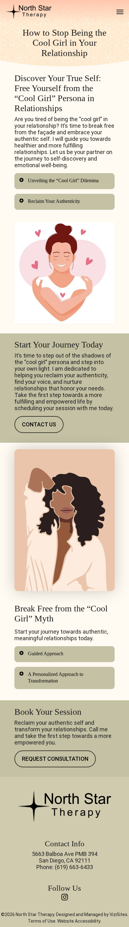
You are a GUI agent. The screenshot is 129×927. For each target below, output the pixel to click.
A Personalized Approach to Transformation (55, 677)
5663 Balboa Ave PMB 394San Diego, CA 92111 (64, 857)
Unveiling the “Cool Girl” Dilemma (63, 180)
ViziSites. (119, 914)
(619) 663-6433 (74, 867)
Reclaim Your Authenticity (54, 201)
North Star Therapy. (35, 914)
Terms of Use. (42, 921)
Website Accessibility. (79, 921)
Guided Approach (45, 653)
